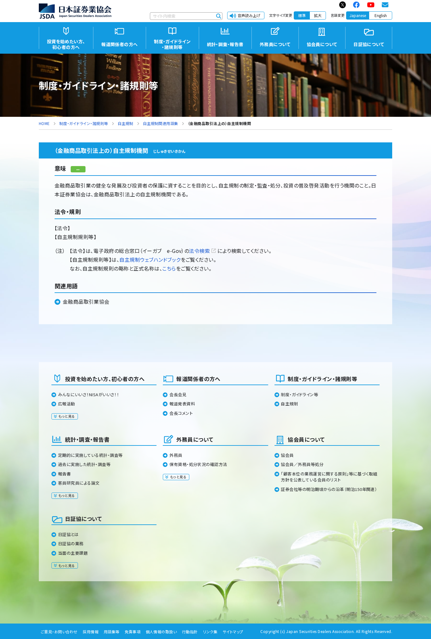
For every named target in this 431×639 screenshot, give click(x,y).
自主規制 (289, 404)
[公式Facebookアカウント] (356, 4)
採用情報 (90, 631)
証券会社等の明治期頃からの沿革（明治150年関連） (329, 489)
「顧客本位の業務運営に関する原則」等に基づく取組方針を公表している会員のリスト (329, 477)
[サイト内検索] (218, 16)
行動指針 (190, 631)
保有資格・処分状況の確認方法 (198, 464)
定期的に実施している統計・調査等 (90, 455)
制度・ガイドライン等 (299, 394)
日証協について (83, 519)
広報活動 (66, 404)
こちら (169, 268)
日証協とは (68, 534)
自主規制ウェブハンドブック (149, 259)
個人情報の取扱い (161, 631)
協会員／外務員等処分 (302, 464)
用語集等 (112, 631)
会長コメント (181, 413)
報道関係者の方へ (198, 379)
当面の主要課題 (73, 553)
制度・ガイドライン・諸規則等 (322, 379)
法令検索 (199, 250)
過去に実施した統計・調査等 (84, 464)
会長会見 (177, 394)
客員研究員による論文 (79, 483)
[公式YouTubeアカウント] (371, 4)
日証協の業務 (71, 543)
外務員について (194, 439)
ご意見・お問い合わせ (59, 631)
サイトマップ (233, 631)
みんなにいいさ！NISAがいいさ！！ (88, 394)
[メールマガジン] (385, 4)
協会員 (287, 455)
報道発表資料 (182, 404)
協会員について (306, 439)
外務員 (175, 455)
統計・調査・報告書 (87, 439)
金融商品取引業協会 (86, 301)
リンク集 (210, 631)
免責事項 (132, 631)
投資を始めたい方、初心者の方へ (105, 379)
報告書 (64, 474)
